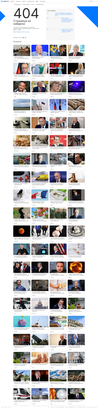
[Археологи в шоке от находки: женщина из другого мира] (58, 197)
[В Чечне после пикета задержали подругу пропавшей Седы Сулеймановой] (58, 89)
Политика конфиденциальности (70, 407)
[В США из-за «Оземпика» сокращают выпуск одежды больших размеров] (39, 71)
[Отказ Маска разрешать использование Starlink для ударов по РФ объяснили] (58, 306)
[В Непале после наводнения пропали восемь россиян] (21, 360)
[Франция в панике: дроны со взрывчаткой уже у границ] (39, 197)
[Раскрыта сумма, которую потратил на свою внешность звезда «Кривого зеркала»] (21, 89)
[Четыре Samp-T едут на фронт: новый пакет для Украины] (39, 342)
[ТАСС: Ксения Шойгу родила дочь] (39, 360)
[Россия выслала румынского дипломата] (39, 306)
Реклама (9, 407)
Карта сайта (95, 407)
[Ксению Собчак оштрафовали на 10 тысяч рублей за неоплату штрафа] (58, 143)
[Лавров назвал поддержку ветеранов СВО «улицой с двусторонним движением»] (76, 342)
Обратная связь (89, 407)
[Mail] (1, 1)
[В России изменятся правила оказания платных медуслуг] (76, 252)
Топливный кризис (40, 4)
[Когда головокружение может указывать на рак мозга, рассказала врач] (39, 252)
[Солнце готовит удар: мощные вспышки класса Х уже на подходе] (76, 270)
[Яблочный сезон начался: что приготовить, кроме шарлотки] (21, 143)
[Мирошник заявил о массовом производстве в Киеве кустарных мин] (39, 161)
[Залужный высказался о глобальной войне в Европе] (58, 53)
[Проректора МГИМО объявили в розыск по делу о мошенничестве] (76, 197)
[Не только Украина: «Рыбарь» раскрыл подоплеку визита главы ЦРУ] (39, 288)
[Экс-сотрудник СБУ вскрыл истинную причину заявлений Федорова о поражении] (21, 252)
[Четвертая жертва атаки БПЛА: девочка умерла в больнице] (39, 179)
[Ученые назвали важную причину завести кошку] (39, 143)
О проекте (52, 407)
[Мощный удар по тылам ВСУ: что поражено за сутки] (21, 342)
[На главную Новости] (5, 1)
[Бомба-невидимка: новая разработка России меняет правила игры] (39, 324)
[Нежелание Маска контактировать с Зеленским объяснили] (76, 161)
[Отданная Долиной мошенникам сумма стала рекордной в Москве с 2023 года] (76, 71)
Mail (1, 407)
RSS (48, 407)
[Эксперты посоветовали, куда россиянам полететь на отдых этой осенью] (58, 324)
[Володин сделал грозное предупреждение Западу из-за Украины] (76, 125)
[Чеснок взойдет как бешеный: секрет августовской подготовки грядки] (58, 233)
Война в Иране (26, 4)
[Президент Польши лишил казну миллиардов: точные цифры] (39, 125)
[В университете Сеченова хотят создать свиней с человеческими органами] (76, 107)
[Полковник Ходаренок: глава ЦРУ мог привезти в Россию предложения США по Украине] (76, 396)
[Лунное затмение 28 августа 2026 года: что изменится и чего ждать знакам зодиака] (21, 233)
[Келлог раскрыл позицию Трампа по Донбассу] (58, 342)
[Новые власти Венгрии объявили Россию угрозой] (39, 378)
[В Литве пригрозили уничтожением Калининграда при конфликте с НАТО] (21, 53)
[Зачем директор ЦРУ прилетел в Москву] (76, 233)
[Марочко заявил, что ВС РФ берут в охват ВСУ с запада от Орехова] (21, 378)
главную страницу (25, 31)
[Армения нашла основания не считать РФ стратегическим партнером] (58, 179)
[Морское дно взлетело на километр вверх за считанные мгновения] (58, 378)
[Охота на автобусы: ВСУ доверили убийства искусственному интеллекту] (76, 215)
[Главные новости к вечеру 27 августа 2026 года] (58, 215)
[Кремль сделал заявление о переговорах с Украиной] (76, 53)
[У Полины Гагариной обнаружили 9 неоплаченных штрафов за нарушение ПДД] (39, 270)
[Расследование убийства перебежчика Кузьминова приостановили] (76, 179)
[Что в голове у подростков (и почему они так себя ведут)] (58, 125)
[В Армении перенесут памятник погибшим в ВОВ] (39, 396)
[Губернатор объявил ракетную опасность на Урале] (76, 360)
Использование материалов (81, 407)
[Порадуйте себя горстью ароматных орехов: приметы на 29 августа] (76, 378)
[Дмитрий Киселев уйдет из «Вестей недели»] (39, 53)
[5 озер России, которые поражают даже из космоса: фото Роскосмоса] (21, 215)
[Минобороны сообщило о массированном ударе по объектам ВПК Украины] (21, 107)
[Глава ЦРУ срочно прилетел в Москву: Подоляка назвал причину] (21, 288)
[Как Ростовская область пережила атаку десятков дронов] (21, 197)
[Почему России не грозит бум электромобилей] (21, 306)
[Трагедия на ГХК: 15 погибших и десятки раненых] (21, 179)
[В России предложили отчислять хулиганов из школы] (39, 233)
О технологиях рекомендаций (59, 407)
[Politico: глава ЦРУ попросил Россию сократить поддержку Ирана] (58, 252)
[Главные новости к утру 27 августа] (58, 161)
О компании (5, 407)
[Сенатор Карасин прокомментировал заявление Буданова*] (58, 270)
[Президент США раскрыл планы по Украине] (39, 89)
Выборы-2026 (18, 4)
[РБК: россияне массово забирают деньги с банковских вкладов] (21, 324)
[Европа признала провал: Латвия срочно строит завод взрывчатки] (21, 161)
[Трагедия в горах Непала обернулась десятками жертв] (76, 306)
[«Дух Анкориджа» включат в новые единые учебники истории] (21, 270)
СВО (33, 4)
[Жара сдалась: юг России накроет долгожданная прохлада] (76, 143)
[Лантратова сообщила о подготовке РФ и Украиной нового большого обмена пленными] (76, 288)
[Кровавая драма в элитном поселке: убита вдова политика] (76, 89)
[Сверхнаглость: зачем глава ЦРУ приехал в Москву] (58, 107)
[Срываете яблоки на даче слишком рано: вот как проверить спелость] (39, 215)
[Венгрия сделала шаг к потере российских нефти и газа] (76, 324)
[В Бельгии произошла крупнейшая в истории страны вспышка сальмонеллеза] (58, 288)
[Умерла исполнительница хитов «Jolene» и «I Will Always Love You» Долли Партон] (58, 71)
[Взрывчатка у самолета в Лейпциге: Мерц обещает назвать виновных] (21, 71)
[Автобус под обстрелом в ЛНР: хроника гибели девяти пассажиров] (21, 396)
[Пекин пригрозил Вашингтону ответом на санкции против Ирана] (58, 360)
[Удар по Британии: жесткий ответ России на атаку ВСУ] (39, 107)
